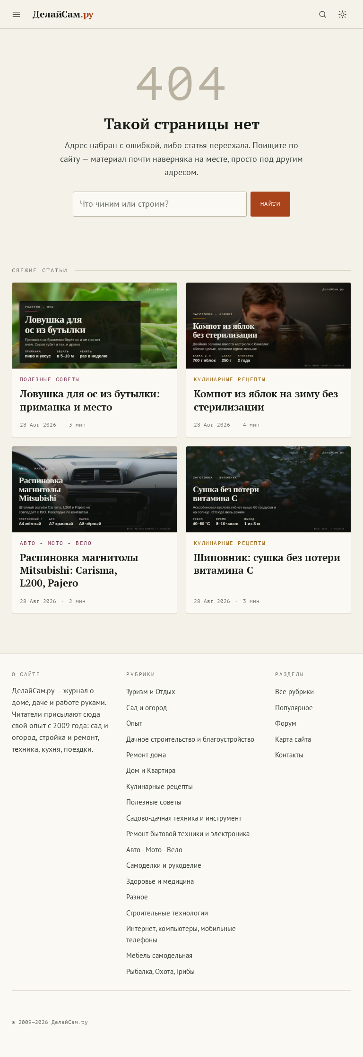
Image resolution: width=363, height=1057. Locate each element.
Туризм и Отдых (150, 691)
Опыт (134, 723)
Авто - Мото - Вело (56, 543)
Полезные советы (50, 379)
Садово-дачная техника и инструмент (184, 818)
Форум (285, 723)
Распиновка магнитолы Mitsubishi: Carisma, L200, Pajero (79, 570)
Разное (137, 896)
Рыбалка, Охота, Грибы (160, 971)
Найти (270, 204)
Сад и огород (146, 707)
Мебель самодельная (159, 955)
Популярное (294, 707)
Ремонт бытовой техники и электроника (188, 833)
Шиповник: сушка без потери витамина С (267, 564)
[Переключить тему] (342, 14)
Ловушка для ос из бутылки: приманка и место (90, 400)
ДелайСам (63, 14)
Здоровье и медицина (160, 881)
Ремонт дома (146, 754)
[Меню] (17, 14)
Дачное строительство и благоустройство (190, 739)
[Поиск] (322, 14)
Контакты (289, 754)
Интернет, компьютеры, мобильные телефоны (181, 934)
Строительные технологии (167, 912)
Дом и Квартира (150, 770)
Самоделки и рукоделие (163, 865)
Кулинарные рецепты (230, 379)
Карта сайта (293, 739)
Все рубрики (294, 691)
